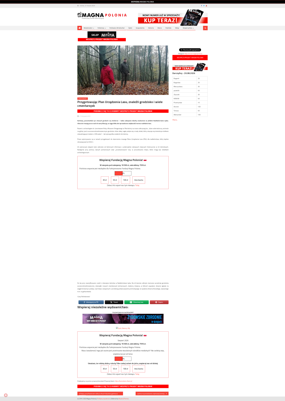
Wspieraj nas (187, 28)
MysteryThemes (124, 399)
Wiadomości (88, 28)
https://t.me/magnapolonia (193, 53)
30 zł (105, 180)
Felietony (101, 28)
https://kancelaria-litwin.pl (123, 381)
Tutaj (137, 185)
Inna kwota (138, 180)
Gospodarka (140, 28)
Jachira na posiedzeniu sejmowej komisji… (151, 393)
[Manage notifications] (6, 395)
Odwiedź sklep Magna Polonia (102, 34)
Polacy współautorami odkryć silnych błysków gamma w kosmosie (98, 393)
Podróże (168, 28)
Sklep (177, 28)
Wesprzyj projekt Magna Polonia (102, 39)
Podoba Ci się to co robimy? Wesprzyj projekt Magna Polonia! (123, 111)
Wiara (160, 28)
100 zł (125, 180)
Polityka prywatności (103, 399)
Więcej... (175, 120)
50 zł (115, 180)
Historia (151, 28)
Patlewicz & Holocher (117, 28)
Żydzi (130, 28)
